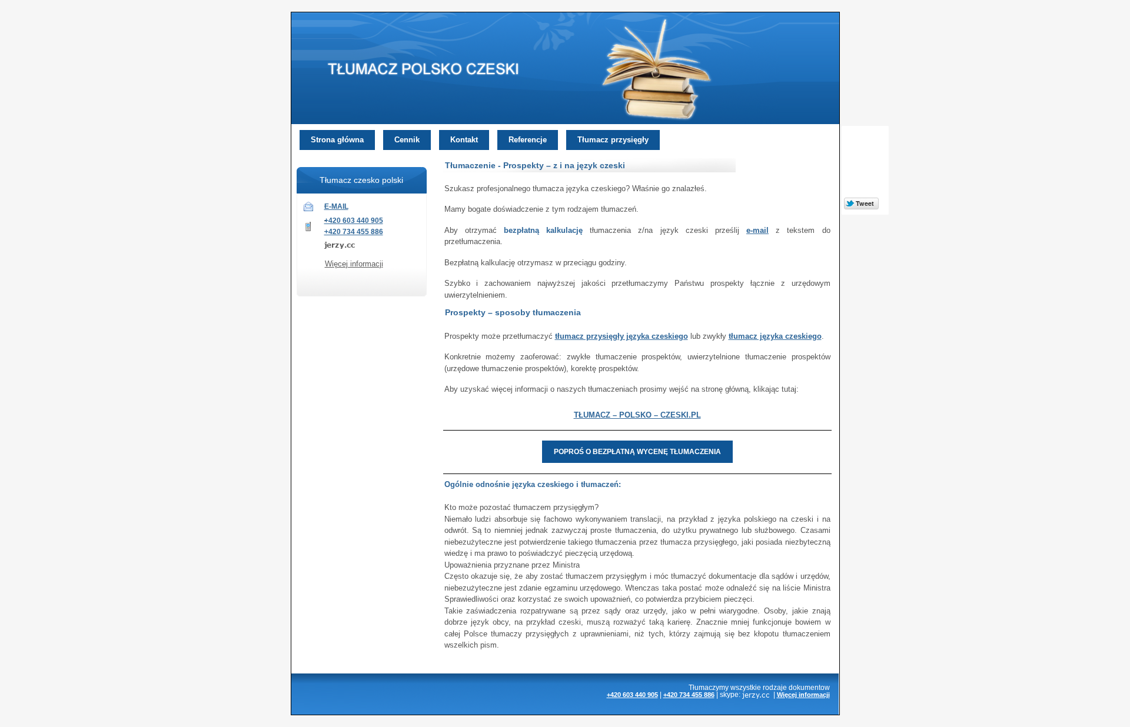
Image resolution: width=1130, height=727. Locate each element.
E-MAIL (336, 206)
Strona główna (337, 139)
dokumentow (809, 687)
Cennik (407, 139)
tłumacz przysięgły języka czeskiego (621, 336)
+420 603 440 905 (353, 220)
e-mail (757, 230)
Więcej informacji (354, 263)
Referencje (527, 139)
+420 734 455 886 (353, 232)
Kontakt (464, 139)
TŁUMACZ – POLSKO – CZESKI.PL (637, 415)
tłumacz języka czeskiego (775, 336)
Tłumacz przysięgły (613, 139)
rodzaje (775, 687)
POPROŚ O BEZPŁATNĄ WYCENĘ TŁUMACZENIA (637, 452)
